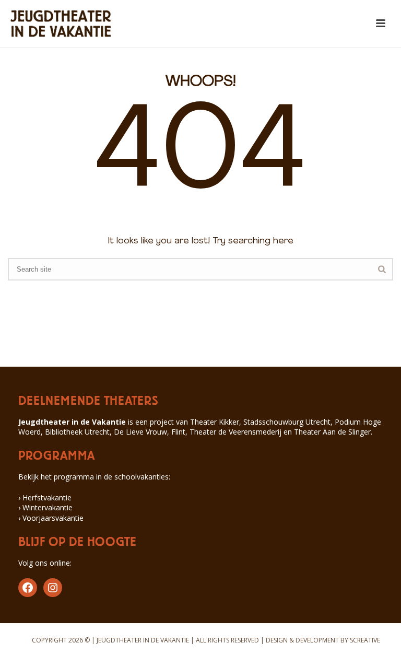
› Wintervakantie (45, 507)
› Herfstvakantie (45, 497)
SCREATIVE (365, 640)
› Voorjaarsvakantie (51, 518)
